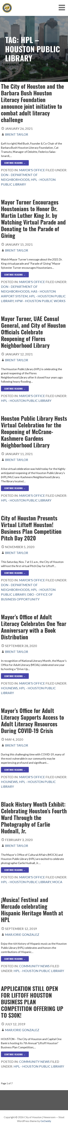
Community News (34, 966)
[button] (63, 7)
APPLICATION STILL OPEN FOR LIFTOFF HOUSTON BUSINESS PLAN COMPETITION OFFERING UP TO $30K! (32, 1001)
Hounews (9, 688)
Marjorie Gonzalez (22, 934)
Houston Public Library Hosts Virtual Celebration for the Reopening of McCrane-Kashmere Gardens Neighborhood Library (34, 431)
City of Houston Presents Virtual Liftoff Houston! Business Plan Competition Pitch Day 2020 (31, 528)
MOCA (57, 882)
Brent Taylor (16, 134)
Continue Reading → (14, 162)
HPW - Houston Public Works (40, 301)
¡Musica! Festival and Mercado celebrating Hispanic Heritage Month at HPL (32, 909)
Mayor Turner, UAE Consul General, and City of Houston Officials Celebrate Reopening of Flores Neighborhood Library (33, 331)
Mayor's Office (32, 170)
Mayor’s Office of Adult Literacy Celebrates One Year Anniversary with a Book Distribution (33, 627)
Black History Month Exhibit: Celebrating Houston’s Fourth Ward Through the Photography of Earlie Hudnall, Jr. (34, 817)
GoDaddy (45, 1120)
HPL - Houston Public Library (26, 400)
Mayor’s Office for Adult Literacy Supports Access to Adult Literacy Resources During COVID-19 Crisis (32, 720)
